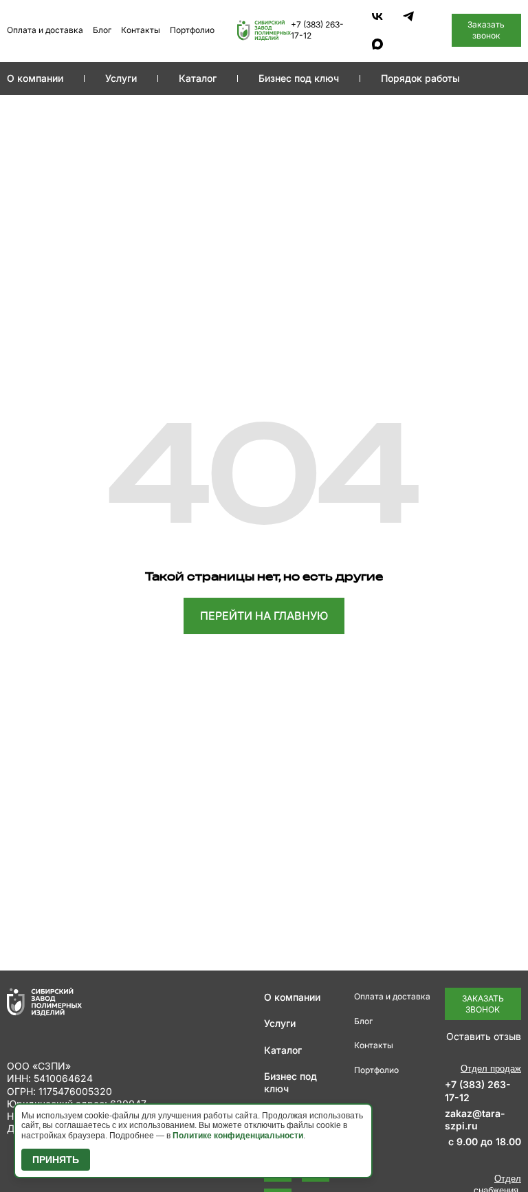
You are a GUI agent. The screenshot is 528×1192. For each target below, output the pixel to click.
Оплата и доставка (45, 30)
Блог (102, 30)
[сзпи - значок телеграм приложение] (408, 16)
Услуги (121, 78)
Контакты (140, 30)
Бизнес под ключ (298, 78)
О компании (35, 78)
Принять (55, 1159)
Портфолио (192, 30)
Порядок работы (420, 78)
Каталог (198, 78)
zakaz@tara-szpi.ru (475, 1119)
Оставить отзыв (483, 1036)
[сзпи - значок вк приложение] (377, 16)
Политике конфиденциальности (238, 1135)
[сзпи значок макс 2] (377, 44)
